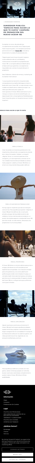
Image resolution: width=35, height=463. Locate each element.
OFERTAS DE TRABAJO (11, 422)
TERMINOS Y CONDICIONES (12, 417)
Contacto (6, 402)
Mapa (5, 400)
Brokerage (7, 429)
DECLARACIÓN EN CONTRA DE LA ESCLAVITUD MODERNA (14, 414)
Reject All (17, 454)
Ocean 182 (18, 50)
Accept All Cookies (17, 459)
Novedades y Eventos (12, 22)
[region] (17, 448)
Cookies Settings (17, 449)
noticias (6, 434)
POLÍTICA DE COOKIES (11, 420)
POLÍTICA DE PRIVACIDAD (12, 412)
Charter (6, 431)
